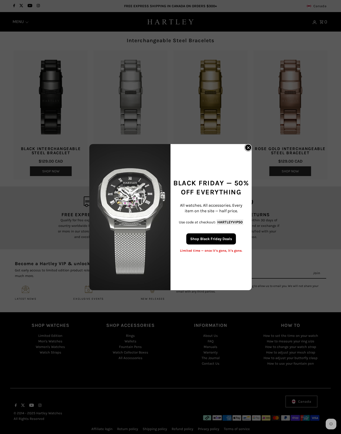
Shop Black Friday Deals (211, 238)
